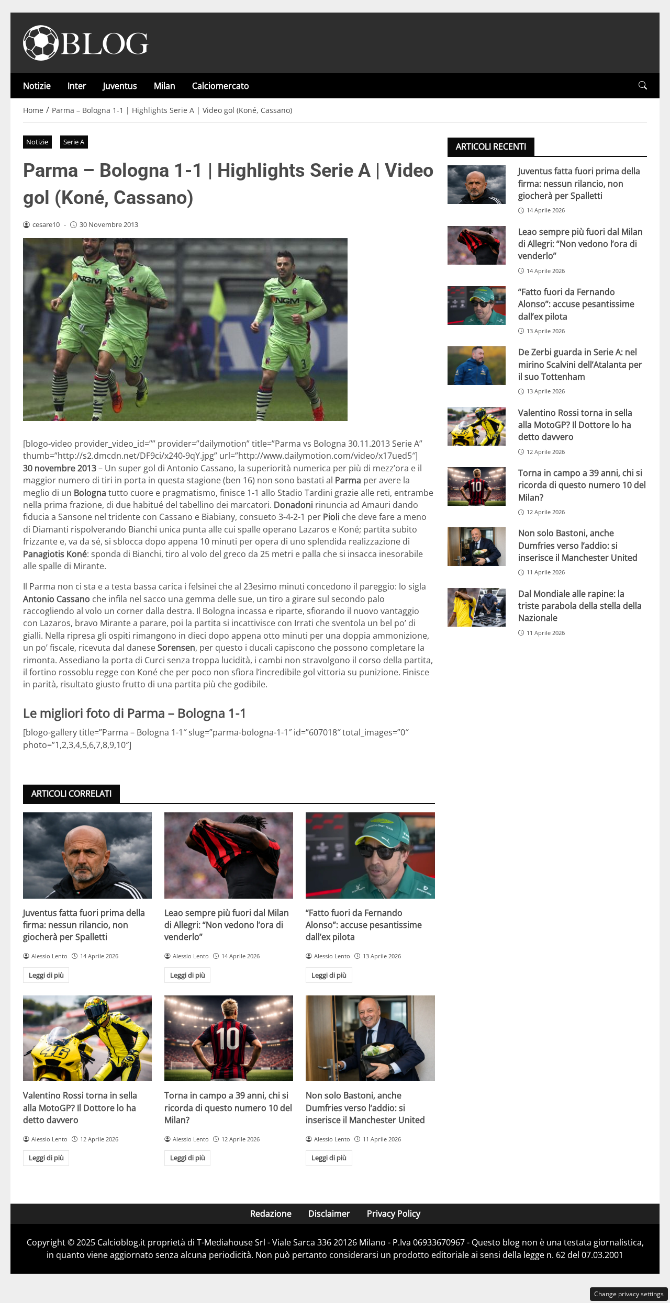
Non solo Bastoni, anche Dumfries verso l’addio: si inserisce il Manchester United (365, 1108)
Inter (77, 86)
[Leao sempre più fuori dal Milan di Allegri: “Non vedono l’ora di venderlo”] (228, 855)
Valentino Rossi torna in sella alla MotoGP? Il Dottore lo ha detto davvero (80, 1108)
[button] (643, 86)
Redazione (271, 1213)
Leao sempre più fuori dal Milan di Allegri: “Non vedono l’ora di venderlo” (226, 925)
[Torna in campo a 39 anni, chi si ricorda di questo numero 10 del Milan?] (228, 1038)
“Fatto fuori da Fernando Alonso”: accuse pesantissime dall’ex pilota (364, 925)
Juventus (120, 86)
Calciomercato (220, 86)
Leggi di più (46, 975)
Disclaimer (329, 1213)
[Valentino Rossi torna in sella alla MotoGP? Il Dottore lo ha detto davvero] (87, 1038)
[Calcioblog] (86, 42)
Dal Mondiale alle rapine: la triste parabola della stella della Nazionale (580, 605)
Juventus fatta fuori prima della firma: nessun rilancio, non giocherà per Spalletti (84, 925)
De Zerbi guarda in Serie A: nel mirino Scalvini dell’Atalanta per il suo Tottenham (580, 364)
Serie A (73, 141)
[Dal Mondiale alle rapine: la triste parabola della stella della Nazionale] (477, 606)
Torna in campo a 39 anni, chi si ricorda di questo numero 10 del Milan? (228, 1108)
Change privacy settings (629, 1293)
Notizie (37, 86)
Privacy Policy (393, 1213)
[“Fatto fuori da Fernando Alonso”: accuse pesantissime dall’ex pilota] (370, 855)
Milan (164, 86)
